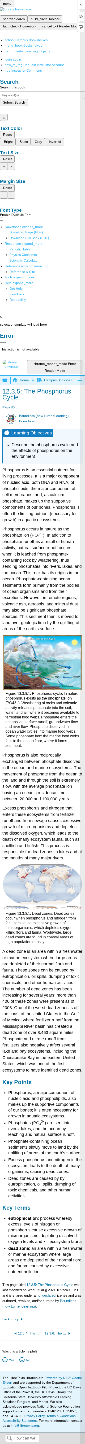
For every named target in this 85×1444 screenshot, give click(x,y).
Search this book (12, 87)
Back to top (10, 1319)
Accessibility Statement (20, 1420)
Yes (11, 1360)
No (28, 1360)
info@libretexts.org (24, 1425)
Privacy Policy (34, 1416)
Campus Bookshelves (60, 380)
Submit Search (14, 102)
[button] (16, 294)
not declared (46, 1295)
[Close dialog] (3, 342)
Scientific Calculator (24, 260)
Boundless (27, 421)
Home (24, 380)
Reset (7, 134)
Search (9, 1438)
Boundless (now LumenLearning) (44, 416)
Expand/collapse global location (80, 379)
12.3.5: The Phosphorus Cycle (49, 1285)
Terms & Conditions (61, 1416)
